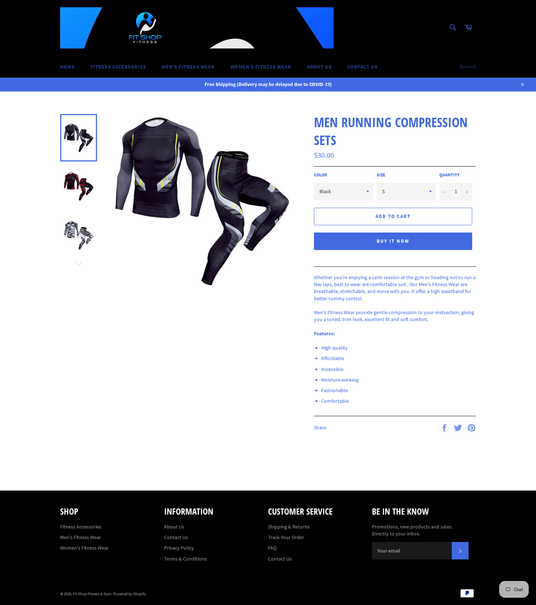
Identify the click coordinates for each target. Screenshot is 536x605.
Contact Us (362, 66)
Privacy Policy (179, 547)
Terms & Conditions (185, 558)
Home (67, 66)
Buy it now (393, 241)
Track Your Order (286, 537)
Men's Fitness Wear (188, 66)
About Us (319, 66)
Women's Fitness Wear (260, 66)
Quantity (449, 174)
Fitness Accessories (118, 66)
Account (468, 66)
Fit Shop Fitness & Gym (92, 593)
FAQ (272, 547)
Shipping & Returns (289, 526)
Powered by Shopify (129, 593)
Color (320, 174)
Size (381, 174)
